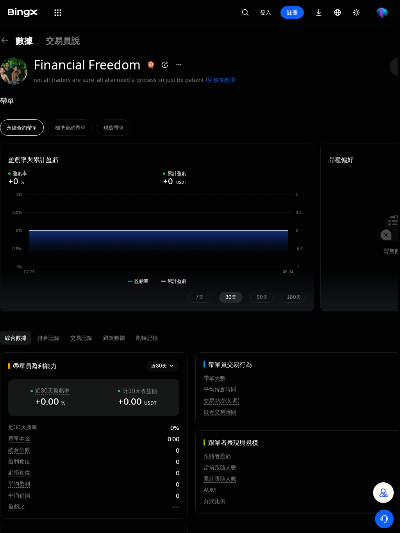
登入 (265, 12)
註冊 (292, 12)
